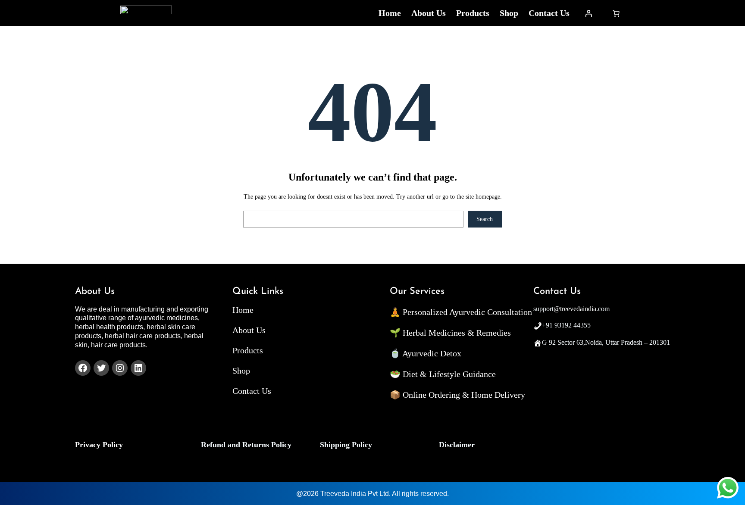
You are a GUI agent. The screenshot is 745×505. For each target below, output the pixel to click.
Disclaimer (457, 444)
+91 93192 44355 (566, 325)
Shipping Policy (346, 444)
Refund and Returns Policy (246, 444)
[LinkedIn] (138, 368)
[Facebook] (83, 368)
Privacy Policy (99, 444)
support (543, 308)
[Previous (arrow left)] (15, 252)
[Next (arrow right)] (730, 252)
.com (603, 308)
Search (484, 219)
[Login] (588, 13)
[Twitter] (101, 368)
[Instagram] (120, 368)
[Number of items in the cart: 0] (616, 13)
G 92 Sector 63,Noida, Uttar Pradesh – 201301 (606, 342)
